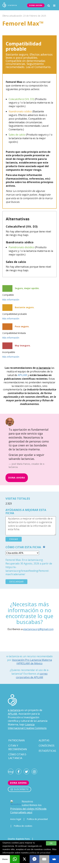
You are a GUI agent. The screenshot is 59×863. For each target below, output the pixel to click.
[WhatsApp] (15, 859)
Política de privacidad (37, 819)
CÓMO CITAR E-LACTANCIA (17, 756)
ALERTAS (44, 740)
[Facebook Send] (34, 859)
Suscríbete (21, 789)
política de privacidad (39, 852)
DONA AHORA (35, 5)
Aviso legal (15, 819)
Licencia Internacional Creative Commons (27, 726)
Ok (51, 843)
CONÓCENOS (46, 745)
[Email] (44, 859)
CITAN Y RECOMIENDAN (17, 747)
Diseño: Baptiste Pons (19, 838)
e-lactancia (14, 710)
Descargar (16, 581)
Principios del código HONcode (28, 808)
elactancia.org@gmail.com (38, 629)
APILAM (22, 375)
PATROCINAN (16, 740)
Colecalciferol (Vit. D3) (21, 99)
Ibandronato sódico (20, 111)
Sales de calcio (17, 134)
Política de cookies (23, 825)
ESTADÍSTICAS (47, 751)
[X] (25, 859)
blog (10, 771)
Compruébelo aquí (21, 812)
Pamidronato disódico (21, 247)
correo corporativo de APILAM (32, 675)
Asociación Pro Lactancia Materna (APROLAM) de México (32, 661)
